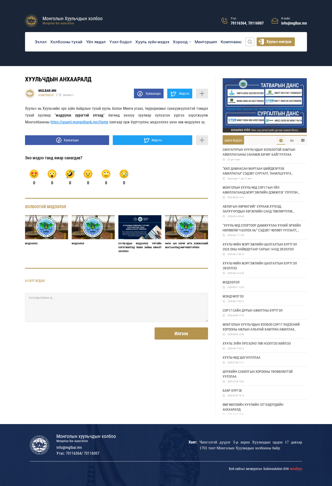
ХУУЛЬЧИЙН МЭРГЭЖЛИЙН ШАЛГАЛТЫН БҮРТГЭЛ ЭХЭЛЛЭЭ (260, 265)
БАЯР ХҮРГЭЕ (232, 390)
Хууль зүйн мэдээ (152, 41)
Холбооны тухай (66, 41)
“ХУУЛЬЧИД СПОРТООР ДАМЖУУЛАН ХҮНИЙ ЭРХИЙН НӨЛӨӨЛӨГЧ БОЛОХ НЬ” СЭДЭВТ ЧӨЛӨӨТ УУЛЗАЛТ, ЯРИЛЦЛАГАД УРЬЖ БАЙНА (262, 228)
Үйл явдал (96, 41)
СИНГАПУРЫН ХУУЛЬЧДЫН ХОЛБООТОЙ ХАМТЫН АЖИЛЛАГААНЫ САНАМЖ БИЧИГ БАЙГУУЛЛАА (259, 152)
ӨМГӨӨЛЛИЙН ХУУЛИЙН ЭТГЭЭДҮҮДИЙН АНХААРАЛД (253, 407)
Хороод (180, 41)
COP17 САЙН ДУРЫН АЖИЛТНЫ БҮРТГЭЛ (253, 310)
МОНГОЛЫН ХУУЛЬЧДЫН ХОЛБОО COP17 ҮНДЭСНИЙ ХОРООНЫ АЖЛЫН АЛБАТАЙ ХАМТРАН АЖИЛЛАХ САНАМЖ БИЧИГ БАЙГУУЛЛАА (261, 327)
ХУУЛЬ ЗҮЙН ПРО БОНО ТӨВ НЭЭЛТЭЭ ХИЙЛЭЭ (257, 343)
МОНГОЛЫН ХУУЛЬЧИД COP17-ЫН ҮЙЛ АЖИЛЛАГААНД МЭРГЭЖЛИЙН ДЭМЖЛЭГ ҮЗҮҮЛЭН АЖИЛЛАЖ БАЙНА (260, 190)
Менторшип (206, 41)
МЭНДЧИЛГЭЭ (233, 296)
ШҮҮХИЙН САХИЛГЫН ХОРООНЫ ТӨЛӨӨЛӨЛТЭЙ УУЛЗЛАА (258, 374)
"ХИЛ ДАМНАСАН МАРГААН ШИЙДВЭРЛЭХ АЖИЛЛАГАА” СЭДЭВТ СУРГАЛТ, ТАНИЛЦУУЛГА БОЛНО (257, 171)
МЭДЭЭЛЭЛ (31, 243)
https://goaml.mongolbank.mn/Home (79, 122)
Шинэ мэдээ (233, 140)
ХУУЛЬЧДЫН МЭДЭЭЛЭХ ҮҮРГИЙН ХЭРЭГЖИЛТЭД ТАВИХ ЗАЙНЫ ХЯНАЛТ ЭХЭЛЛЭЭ (139, 247)
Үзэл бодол (120, 41)
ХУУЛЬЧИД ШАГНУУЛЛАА (241, 357)
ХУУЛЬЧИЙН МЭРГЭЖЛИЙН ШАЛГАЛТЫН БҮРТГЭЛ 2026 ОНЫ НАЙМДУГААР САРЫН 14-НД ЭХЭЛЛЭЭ (260, 246)
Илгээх (181, 333)
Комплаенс (231, 41)
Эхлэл (41, 41)
